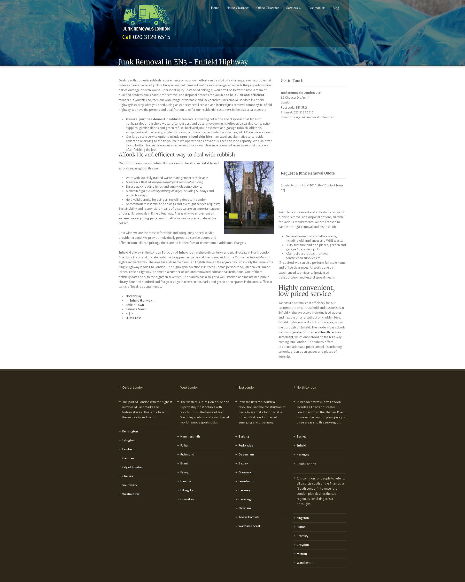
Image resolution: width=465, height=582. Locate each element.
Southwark (129, 485)
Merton (302, 554)
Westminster (131, 494)
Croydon (303, 545)
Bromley (302, 536)
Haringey (303, 454)
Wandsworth (305, 563)
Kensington (130, 431)
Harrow (185, 481)
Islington (128, 440)
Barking (244, 436)
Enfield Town (135, 305)
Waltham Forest (249, 526)
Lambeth (128, 449)
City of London (132, 467)
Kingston (303, 518)
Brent (184, 463)
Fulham (185, 445)
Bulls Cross (133, 318)
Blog (336, 7)
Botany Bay (133, 296)
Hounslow (187, 499)
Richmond (187, 454)
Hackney (244, 490)
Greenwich (246, 472)
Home (215, 7)
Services (293, 7)
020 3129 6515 (151, 37)
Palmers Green (136, 309)
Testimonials (316, 7)
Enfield (301, 445)
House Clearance (237, 7)
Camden (128, 458)
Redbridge (246, 445)
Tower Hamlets (249, 517)
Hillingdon (187, 490)
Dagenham (246, 454)
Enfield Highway (141, 300)
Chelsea (127, 476)
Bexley (243, 463)
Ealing (184, 472)
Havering (245, 499)
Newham (245, 508)
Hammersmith (190, 436)
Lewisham (245, 481)
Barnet (301, 436)
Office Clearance (267, 7)
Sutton (301, 527)
